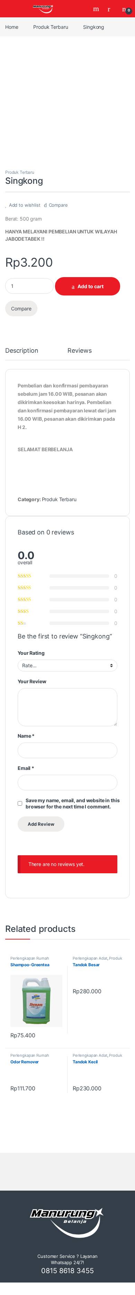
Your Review (32, 681)
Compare (58, 205)
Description (21, 351)
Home (11, 27)
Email (26, 768)
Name (26, 736)
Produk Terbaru (50, 27)
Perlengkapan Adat (90, 958)
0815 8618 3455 (67, 1271)
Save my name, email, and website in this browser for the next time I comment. (72, 803)
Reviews (79, 351)
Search (97, 8)
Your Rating (31, 653)
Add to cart (91, 286)
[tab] (21, 354)
